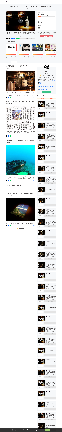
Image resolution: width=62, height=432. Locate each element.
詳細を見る (40, 108)
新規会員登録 (59, 1)
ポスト (8, 38)
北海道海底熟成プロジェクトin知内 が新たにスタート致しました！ (20, 141)
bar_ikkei (40, 82)
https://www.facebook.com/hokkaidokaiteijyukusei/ (46, 86)
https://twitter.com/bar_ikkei (43, 89)
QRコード (33, 38)
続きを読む (54, 80)
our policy (38, 430)
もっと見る (33, 97)
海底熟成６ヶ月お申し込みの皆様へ (14, 185)
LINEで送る (18, 38)
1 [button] (17, 228)
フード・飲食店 (34, 8)
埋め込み (28, 38)
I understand (47, 430)
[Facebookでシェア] (8, 97)
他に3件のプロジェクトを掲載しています (47, 75)
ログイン (55, 1)
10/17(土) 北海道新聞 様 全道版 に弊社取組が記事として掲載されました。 (20, 102)
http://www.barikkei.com (42, 83)
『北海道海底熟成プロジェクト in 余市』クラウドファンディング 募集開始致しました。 (20, 66)
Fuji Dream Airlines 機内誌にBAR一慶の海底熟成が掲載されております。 (20, 194)
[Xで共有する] (6, 97)
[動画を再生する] (20, 21)
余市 (6, 70)
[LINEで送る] (10, 97)
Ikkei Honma (28, 8)
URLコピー (23, 38)
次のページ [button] (22, 228)
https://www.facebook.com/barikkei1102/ (45, 85)
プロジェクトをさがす (36, 1)
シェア (13, 38)
